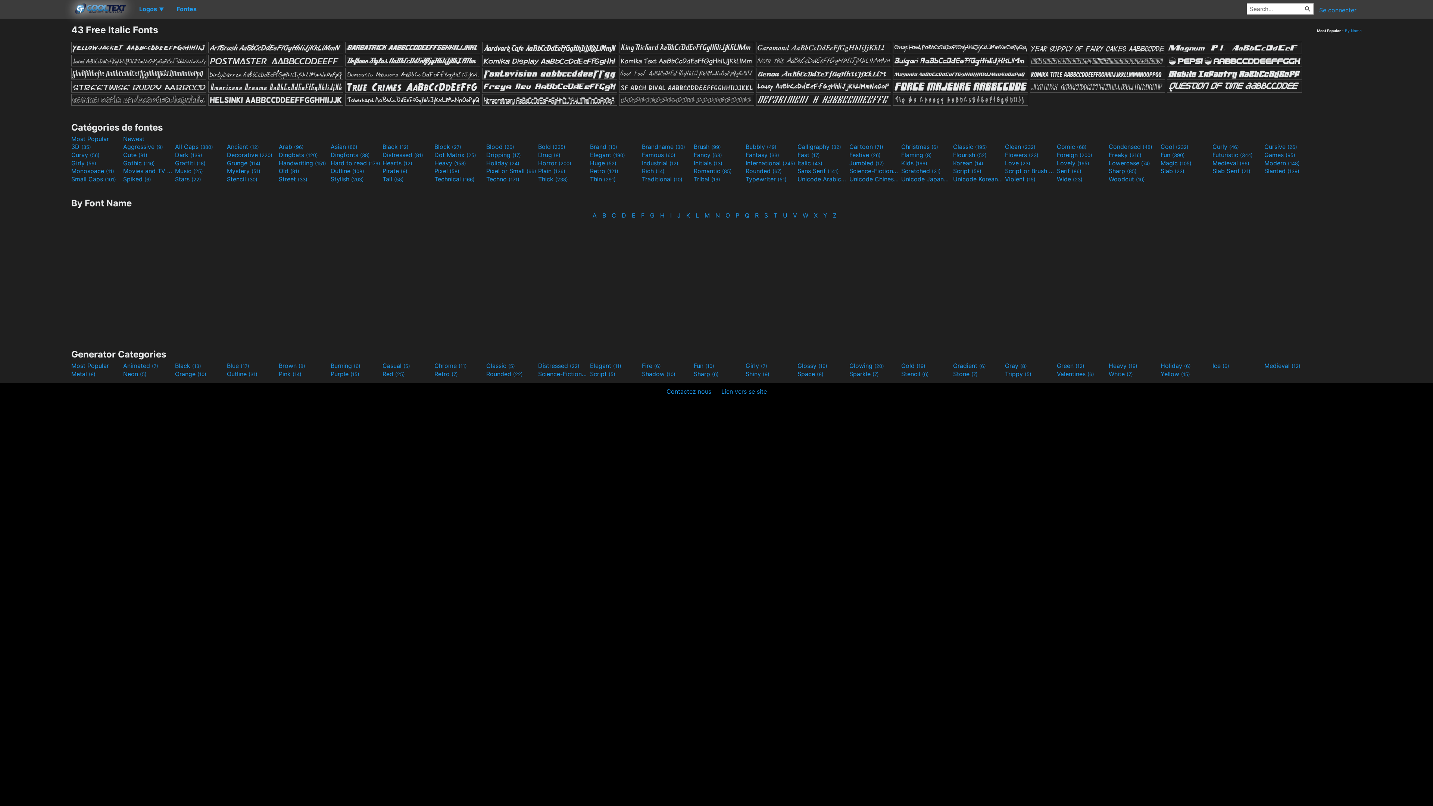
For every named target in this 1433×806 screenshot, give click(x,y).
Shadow (658, 374)
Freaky (1125, 155)
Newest (133, 139)
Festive (865, 155)
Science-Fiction (874, 171)
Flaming (916, 155)
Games (1279, 155)
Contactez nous (688, 391)
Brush (707, 146)
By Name (1353, 30)
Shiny (757, 374)
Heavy (450, 163)
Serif (1069, 171)
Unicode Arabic (822, 179)
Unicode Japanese (926, 179)
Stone (965, 374)
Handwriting (302, 163)
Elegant (607, 155)
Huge (603, 163)
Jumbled (866, 163)
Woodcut (1127, 179)
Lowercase (1129, 163)
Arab (291, 146)
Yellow (1175, 374)
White (1121, 374)
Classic (970, 146)
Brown (292, 365)
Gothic (139, 163)
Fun (1173, 155)
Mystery (243, 171)
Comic (1072, 146)
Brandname (663, 146)
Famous (658, 155)
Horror (554, 163)
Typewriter (766, 179)
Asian (344, 146)
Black (396, 146)
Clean (1020, 146)
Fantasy (762, 155)
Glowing (866, 365)
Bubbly (761, 146)
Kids (914, 163)
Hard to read (355, 163)
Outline (347, 171)
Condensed (1130, 146)
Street (293, 179)
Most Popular (90, 139)
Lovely (1073, 163)
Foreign (1074, 155)
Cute (135, 155)
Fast (808, 155)
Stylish (347, 179)
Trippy (1018, 374)
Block (447, 146)
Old (289, 171)
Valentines (1075, 374)
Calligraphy (819, 146)
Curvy (85, 155)
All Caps (194, 146)
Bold (551, 146)
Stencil (242, 179)
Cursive (1280, 146)
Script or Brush (1030, 171)
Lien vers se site (744, 391)
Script (967, 171)
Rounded (764, 171)
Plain (551, 171)
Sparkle (864, 374)
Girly (83, 163)
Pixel (446, 171)
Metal (83, 374)
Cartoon (866, 146)
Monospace (92, 171)
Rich (653, 171)
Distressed (403, 155)
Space (810, 374)
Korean (968, 163)
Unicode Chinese (874, 179)
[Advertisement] (35, 136)
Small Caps (93, 179)
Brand (603, 146)
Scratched (921, 171)
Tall (393, 179)
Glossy (812, 365)
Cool (1175, 146)
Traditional (662, 179)
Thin (603, 179)
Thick (553, 179)
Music (189, 171)
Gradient (969, 365)
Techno (502, 179)
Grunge (243, 163)
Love (1017, 163)
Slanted (1281, 171)
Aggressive (143, 146)
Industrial (660, 163)
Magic (1176, 163)
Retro (604, 171)
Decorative (249, 155)
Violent (1020, 179)
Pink (290, 374)
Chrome (450, 365)
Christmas (919, 146)
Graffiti (190, 163)
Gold (913, 365)
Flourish (970, 155)
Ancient (243, 146)
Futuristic (1232, 155)
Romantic (713, 171)
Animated (140, 365)
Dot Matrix (455, 155)
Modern (1282, 163)
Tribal (707, 179)
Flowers (1022, 155)
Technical (454, 179)
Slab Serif (1231, 171)
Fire (651, 365)
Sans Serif (818, 171)
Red (394, 374)
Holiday (502, 163)
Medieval (1230, 163)
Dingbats (298, 155)
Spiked (137, 179)
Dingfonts (350, 155)
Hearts (397, 163)
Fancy (708, 155)
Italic (809, 163)
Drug (549, 155)
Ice (1220, 365)
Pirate (395, 171)
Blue (238, 365)
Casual (396, 365)
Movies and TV (148, 171)
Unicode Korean (978, 179)
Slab (1172, 171)
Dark (188, 155)
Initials (708, 163)
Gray (1016, 365)
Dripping (503, 155)
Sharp (1123, 171)
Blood (500, 146)
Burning (345, 365)
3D (81, 146)
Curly (1225, 146)
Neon (135, 374)
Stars (188, 179)
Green (1070, 365)
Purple (345, 374)
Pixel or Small (511, 171)
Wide (1070, 179)
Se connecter (1337, 10)
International (770, 163)
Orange (190, 374)
